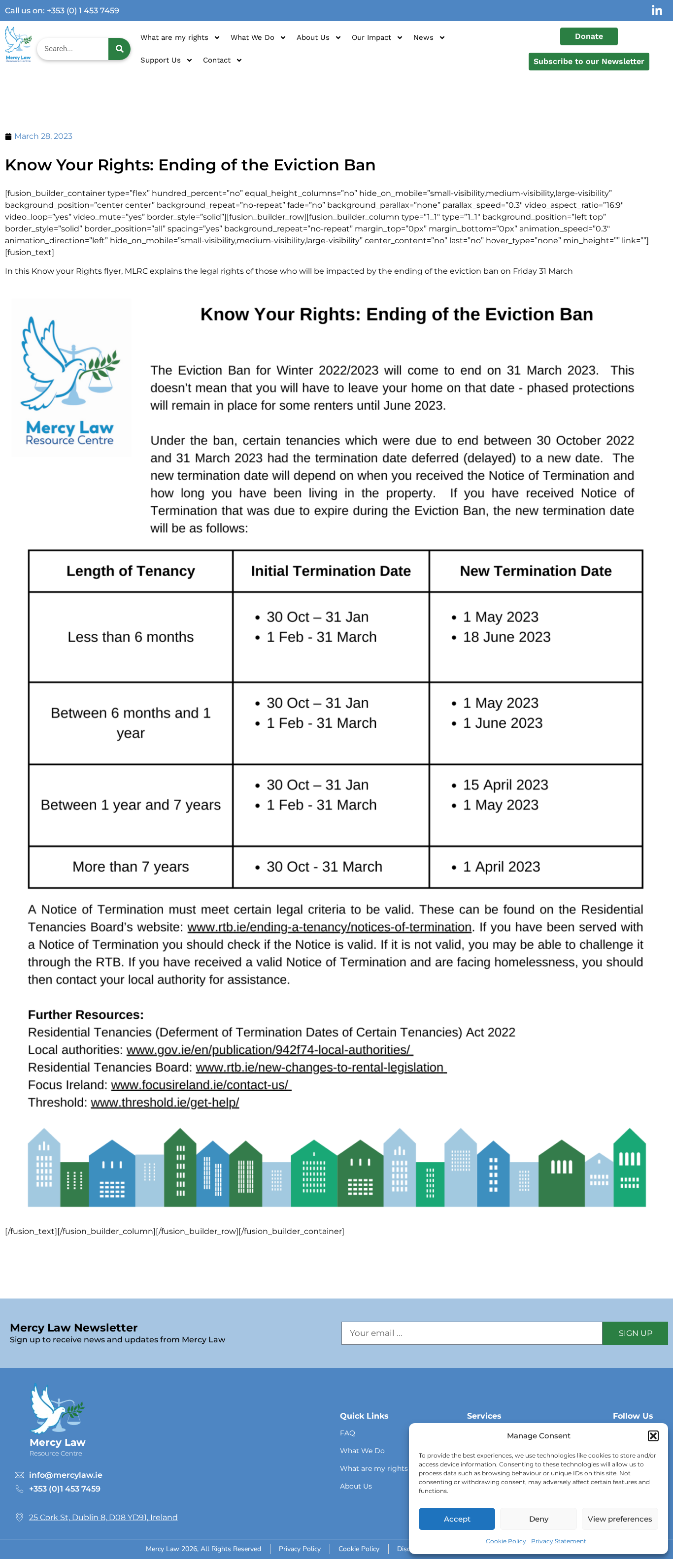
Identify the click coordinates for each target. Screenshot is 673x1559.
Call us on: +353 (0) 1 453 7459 (62, 10)
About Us (313, 37)
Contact (217, 60)
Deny (538, 1519)
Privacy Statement (558, 1541)
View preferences (620, 1519)
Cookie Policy (506, 1541)
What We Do (252, 37)
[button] (653, 1436)
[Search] (119, 49)
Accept (457, 1519)
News (423, 37)
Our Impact (371, 37)
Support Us (160, 60)
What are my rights (174, 37)
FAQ (347, 1433)
